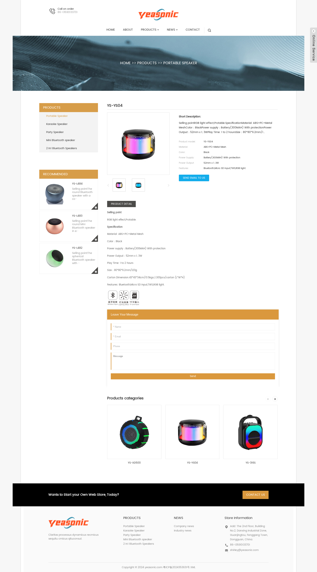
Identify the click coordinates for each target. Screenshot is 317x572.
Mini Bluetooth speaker (60, 140)
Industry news (182, 531)
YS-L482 (77, 248)
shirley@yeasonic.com (244, 550)
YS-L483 (77, 216)
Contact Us (255, 494)
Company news (184, 526)
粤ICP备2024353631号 (176, 567)
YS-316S (251, 463)
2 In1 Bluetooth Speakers (61, 148)
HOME (125, 63)
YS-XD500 (134, 463)
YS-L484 (77, 184)
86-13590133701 (240, 545)
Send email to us (194, 178)
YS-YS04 (192, 463)
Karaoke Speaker (57, 124)
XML (192, 567)
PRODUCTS (147, 63)
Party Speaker (55, 132)
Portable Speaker (180, 63)
